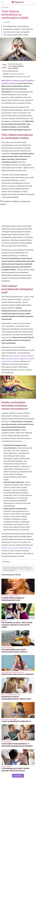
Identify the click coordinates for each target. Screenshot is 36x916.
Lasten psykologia (7, 647)
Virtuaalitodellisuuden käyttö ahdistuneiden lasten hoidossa (14, 650)
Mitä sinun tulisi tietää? (9, 719)
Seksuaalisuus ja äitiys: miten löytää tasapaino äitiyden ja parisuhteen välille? (16, 624)
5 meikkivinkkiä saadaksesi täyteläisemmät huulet (12, 599)
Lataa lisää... (18, 776)
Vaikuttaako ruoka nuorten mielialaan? (17, 674)
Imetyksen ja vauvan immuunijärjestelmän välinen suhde (16, 698)
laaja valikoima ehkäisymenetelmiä (21, 356)
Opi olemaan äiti (6, 741)
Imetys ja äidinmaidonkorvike (11, 694)
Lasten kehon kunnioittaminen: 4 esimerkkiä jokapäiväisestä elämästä (17, 745)
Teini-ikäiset (4, 7)
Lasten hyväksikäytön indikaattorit (16, 721)
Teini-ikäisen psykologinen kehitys (12, 672)
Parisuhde (4, 620)
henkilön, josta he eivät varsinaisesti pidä (16, 548)
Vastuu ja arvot (6, 766)
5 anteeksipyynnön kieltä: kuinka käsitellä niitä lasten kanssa (15, 769)
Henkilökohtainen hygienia (10, 596)
